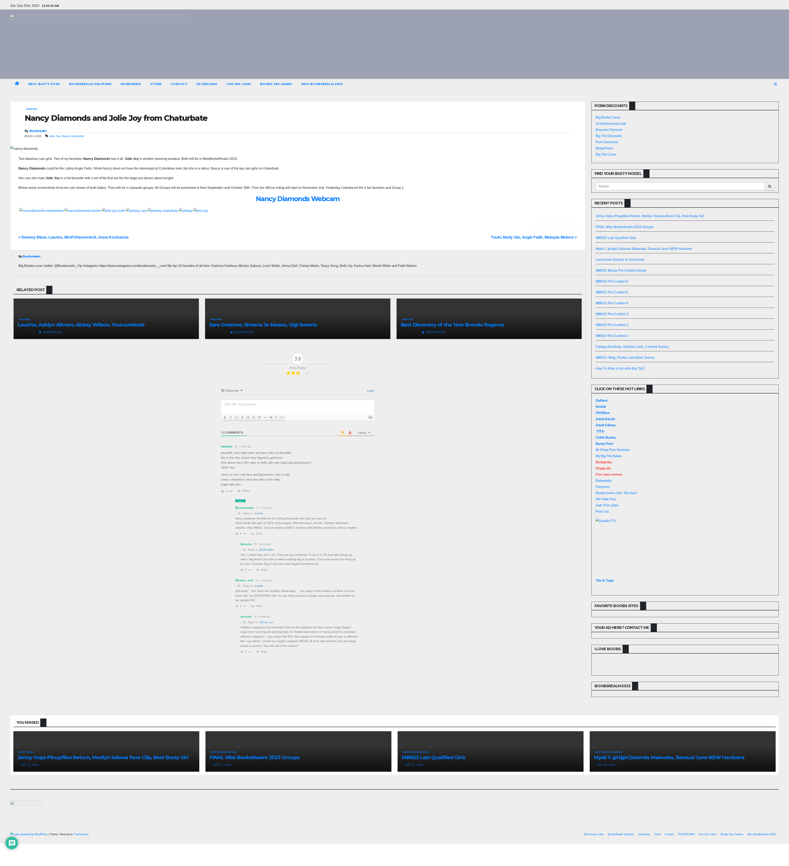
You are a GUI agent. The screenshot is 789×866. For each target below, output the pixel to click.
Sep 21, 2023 (30, 764)
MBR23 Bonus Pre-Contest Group (621, 270)
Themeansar (81, 834)
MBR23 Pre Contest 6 (612, 281)
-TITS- (600, 431)
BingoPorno (604, 148)
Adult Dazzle (605, 419)
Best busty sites (44, 84)
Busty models (27, 752)
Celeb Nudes (606, 437)
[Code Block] (265, 417)
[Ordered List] (248, 417)
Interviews (131, 84)
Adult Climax (606, 425)
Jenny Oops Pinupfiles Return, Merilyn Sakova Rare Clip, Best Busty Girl (650, 216)
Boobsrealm (38, 131)
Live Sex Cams (238, 84)
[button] (775, 84)
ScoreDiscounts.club (611, 123)
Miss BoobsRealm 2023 (322, 84)
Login (370, 390)
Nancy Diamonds (73, 136)
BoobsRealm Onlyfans (90, 84)
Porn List (602, 511)
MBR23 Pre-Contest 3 (612, 314)
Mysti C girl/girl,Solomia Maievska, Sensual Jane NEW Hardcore (644, 248)
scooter (258, 513)
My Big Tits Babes (609, 456)
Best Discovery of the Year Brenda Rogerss (452, 325)
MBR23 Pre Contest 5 (612, 292)
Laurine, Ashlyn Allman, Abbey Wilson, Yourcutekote (81, 325)
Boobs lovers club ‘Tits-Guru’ (617, 493)
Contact (179, 84)
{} (276, 417)
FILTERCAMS (206, 84)
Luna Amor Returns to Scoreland (620, 259)
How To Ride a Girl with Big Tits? (620, 368)
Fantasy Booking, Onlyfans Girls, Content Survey (632, 346)
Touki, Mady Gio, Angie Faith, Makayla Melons (533, 237)
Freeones (603, 487)
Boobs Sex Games (276, 84)
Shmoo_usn (266, 622)
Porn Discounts (607, 142)
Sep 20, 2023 (606, 764)
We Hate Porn (606, 499)
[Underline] (236, 417)
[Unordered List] (254, 417)
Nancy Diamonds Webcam (297, 199)
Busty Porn (604, 443)
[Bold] (225, 417)
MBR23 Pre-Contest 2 (612, 325)
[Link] (271, 417)
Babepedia (604, 480)
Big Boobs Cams (608, 117)
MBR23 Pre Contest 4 (612, 303)
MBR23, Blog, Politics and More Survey (625, 357)
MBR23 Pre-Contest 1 (612, 336)
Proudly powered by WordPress (29, 834)
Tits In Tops (605, 580)
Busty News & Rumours (608, 752)
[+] (282, 417)
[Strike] (242, 417)
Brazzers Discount (609, 129)
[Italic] (231, 417)
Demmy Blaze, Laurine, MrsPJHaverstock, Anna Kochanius (75, 237)
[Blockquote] (259, 417)
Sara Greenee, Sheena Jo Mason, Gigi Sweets (263, 325)
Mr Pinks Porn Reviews (613, 450)
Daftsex (602, 400)
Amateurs (31, 109)
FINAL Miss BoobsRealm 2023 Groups (625, 227)
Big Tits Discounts (609, 136)
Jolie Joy (54, 136)
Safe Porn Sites (607, 505)
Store (155, 84)
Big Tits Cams (606, 154)
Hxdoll (601, 406)
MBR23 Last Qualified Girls (616, 238)
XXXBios (603, 413)
